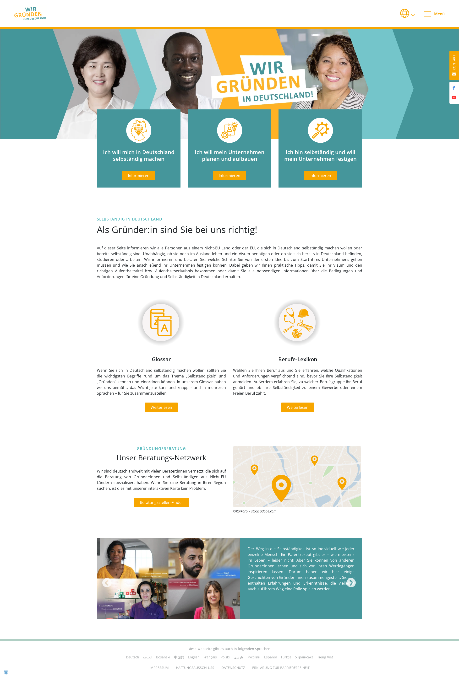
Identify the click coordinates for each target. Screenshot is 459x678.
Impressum (159, 667)
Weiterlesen (161, 407)
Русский (253, 657)
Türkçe (286, 657)
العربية (147, 657)
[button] (408, 13)
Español (270, 657)
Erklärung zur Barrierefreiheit (281, 667)
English (194, 657)
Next (350, 580)
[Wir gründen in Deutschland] (38, 13)
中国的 (179, 657)
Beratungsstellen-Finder (161, 502)
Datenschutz (233, 667)
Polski (225, 657)
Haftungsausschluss (195, 667)
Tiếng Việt (325, 657)
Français (210, 657)
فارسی (239, 657)
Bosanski (163, 657)
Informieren (138, 175)
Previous (105, 580)
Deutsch (132, 657)
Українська (304, 657)
